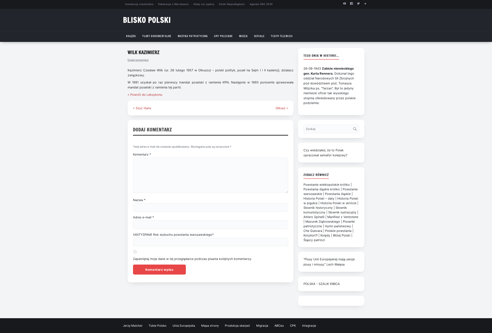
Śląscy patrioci (314, 240)
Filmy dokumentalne (156, 36)
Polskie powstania (338, 231)
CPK (293, 325)
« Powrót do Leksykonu (145, 95)
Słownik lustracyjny (342, 212)
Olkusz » (282, 108)
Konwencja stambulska (139, 4)
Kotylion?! (310, 235)
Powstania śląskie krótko (321, 189)
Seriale (259, 36)
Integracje (309, 325)
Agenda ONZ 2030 (261, 4)
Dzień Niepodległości (232, 4)
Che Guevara (312, 231)
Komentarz (142, 154)
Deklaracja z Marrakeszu (173, 4)
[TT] (358, 3)
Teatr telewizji (282, 36)
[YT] (344, 3)
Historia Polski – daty (318, 198)
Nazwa (139, 200)
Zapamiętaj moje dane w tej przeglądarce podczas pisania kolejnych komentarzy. (192, 259)
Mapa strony (210, 325)
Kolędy (325, 235)
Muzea (243, 36)
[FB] (351, 3)
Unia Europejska (184, 325)
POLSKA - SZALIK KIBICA (321, 284)
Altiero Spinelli (313, 217)
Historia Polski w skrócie (338, 203)
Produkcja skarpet (237, 325)
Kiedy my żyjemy (204, 4)
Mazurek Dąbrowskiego (322, 221)
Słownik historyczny (318, 208)
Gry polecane (223, 36)
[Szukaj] (356, 128)
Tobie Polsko (157, 325)
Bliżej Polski (341, 235)
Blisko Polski (147, 20)
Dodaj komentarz (138, 60)
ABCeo (279, 325)
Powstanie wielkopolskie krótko (326, 184)
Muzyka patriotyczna (193, 36)
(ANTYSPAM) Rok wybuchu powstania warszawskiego (173, 234)
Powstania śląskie (338, 194)
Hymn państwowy (338, 226)
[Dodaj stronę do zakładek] (365, 3)
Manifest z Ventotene (342, 217)
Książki (131, 36)
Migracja (262, 325)
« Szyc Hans (142, 108)
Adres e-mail (143, 217)
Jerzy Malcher (133, 325)
